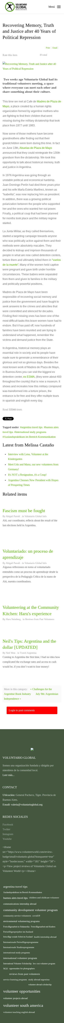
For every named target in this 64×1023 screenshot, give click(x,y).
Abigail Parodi (13, 516)
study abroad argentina (38, 979)
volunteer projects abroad (15, 998)
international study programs (31, 432)
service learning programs (15, 979)
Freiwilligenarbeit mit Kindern (43, 927)
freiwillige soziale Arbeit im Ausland (18, 937)
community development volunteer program (30, 910)
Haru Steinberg (13, 619)
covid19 (36, 915)
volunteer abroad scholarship (40, 984)
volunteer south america (23, 1005)
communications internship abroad (19, 904)
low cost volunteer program (44, 963)
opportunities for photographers (22, 968)
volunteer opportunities (21, 991)
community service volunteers (17, 915)
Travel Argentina (28, 653)
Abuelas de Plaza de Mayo (35, 147)
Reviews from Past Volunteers (39, 619)
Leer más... (9, 775)
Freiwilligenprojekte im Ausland (18, 932)
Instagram (8, 834)
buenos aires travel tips (15, 898)
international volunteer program (20, 958)
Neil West (10, 653)
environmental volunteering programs (21, 921)
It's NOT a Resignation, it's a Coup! (27, 474)
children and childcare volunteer (44, 897)
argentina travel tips (32, 427)
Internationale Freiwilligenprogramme (20, 942)
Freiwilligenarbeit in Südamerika (16, 927)
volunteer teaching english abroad (19, 1012)
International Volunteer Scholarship (17, 963)
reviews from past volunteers (24, 974)
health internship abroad (45, 937)
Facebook (8, 824)
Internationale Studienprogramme (18, 947)
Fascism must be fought (24, 510)
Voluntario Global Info (36, 516)
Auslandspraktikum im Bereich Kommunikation (30, 436)
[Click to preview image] (32, 66)
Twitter (6, 829)
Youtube (7, 838)
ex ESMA (29, 376)
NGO (5, 969)
